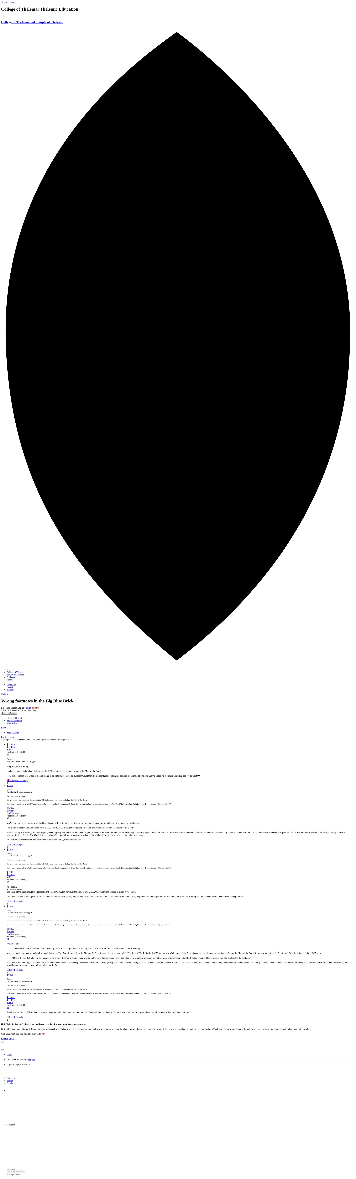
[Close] (16, 1039)
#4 (8, 939)
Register (4, 1038)
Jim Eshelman (13, 813)
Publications (12, 677)
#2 (8, 818)
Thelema (35, 708)
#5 (8, 1007)
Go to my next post (15, 1172)
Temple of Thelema (15, 675)
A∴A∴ (10, 670)
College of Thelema (15, 672)
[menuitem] (14, 718)
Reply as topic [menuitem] (13, 732)
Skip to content (7, 2)
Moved (28, 708)
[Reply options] (8, 728)
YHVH (10, 749)
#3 (8, 882)
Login (11, 1038)
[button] (5, 694)
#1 (8, 754)
